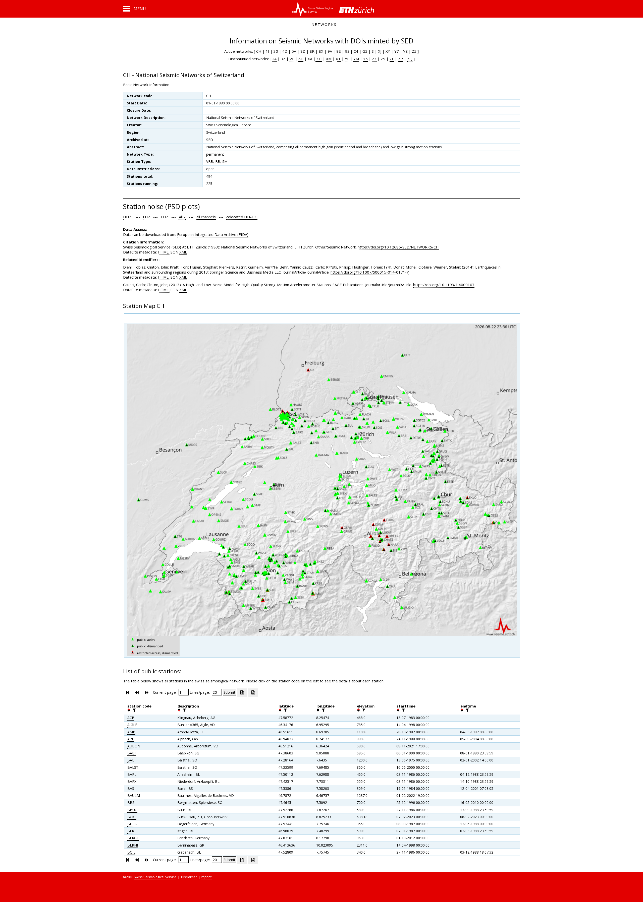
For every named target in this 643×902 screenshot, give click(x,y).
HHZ (127, 216)
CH (259, 51)
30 (276, 51)
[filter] (133, 710)
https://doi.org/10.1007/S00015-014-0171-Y (370, 272)
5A (294, 51)
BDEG (132, 823)
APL (130, 739)
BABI (131, 753)
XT (338, 58)
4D (284, 51)
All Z (182, 216)
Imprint (206, 877)
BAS (130, 788)
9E (338, 51)
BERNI (132, 845)
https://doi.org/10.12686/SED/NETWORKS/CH (398, 246)
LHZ (146, 216)
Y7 (396, 51)
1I (267, 51)
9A (329, 51)
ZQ (409, 58)
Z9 (383, 58)
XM (329, 58)
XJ (379, 51)
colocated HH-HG (241, 216)
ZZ (414, 51)
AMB (131, 732)
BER (130, 830)
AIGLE (132, 724)
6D (300, 58)
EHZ (164, 216)
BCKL (131, 816)
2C (292, 58)
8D (302, 51)
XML (183, 251)
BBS (130, 802)
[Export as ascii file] (253, 692)
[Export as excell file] (242, 692)
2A (274, 58)
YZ (406, 51)
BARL (131, 774)
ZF (392, 58)
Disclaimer (189, 877)
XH (318, 58)
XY (388, 51)
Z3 (374, 58)
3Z (283, 58)
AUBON (133, 746)
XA (310, 58)
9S (347, 51)
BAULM (133, 795)
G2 (364, 51)
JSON (174, 251)
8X (321, 51)
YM (356, 58)
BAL (130, 760)
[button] (134, 9)
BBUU (132, 809)
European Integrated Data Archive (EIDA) (212, 234)
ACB (130, 717)
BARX (131, 781)
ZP (400, 58)
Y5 (365, 58)
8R (312, 51)
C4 (356, 51)
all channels (206, 216)
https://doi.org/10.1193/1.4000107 (443, 284)
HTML (163, 251)
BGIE (131, 852)
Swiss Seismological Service (155, 877)
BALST (132, 767)
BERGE (133, 837)
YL (347, 58)
